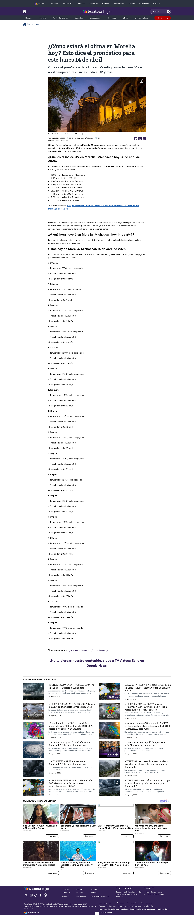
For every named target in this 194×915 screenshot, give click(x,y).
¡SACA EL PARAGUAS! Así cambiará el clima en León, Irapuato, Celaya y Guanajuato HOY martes (147, 687)
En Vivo (164, 18)
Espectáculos (95, 18)
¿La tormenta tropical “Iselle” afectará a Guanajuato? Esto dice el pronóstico (69, 743)
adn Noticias (119, 4)
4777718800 (148, 894)
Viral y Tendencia (60, 18)
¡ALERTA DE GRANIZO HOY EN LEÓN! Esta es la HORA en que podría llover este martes (71, 705)
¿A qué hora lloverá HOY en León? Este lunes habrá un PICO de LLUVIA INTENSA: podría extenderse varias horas (70, 726)
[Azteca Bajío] (97, 12)
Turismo (42, 18)
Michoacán (100, 650)
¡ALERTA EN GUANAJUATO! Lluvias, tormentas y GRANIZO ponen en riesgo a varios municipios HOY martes (145, 707)
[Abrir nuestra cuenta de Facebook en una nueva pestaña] (40, 895)
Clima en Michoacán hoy (80, 650)
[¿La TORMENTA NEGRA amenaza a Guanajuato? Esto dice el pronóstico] (33, 768)
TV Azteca (53, 4)
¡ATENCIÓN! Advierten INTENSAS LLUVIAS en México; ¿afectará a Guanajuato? (71, 686)
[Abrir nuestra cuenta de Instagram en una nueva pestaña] (31, 895)
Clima (125, 18)
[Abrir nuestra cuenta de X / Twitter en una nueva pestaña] (26, 895)
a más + (156, 4)
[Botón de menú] (24, 11)
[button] (97, 913)
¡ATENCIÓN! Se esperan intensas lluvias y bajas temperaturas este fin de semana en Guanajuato (146, 764)
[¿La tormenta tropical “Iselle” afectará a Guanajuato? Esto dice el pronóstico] (33, 749)
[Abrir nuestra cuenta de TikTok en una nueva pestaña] (35, 895)
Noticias (105, 4)
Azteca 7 (81, 4)
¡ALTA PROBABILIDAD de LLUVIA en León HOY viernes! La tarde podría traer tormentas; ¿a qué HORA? (70, 783)
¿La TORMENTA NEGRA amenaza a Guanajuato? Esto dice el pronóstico (67, 763)
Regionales (144, 4)
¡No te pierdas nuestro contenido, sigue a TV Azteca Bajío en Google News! (97, 663)
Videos (132, 4)
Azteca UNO (68, 4)
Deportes (94, 4)
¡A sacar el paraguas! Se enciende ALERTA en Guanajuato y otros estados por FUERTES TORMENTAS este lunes (147, 726)
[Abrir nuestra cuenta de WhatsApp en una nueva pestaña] (45, 895)
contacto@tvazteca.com (153, 892)
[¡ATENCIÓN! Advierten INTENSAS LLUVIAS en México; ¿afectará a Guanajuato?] (33, 691)
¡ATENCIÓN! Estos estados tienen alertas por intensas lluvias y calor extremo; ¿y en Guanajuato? (147, 783)
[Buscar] (168, 11)
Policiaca (112, 18)
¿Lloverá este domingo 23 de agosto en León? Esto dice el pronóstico (144, 743)
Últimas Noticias (142, 18)
